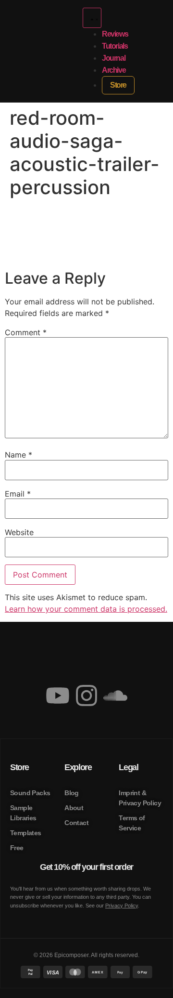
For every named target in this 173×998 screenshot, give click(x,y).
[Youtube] (58, 695)
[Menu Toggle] (92, 18)
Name (18, 455)
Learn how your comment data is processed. (86, 609)
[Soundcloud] (115, 695)
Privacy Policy (121, 905)
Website (19, 532)
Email (18, 494)
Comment (26, 332)
